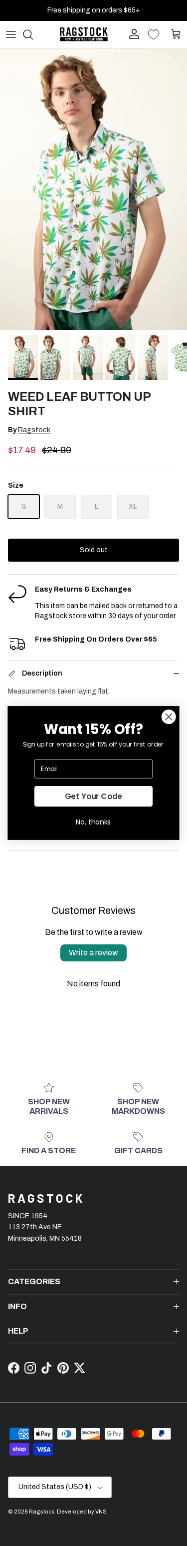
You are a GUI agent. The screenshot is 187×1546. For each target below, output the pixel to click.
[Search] (33, 34)
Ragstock (34, 430)
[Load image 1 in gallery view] (93, 189)
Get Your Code (94, 796)
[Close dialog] (169, 717)
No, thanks (93, 821)
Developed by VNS (82, 1512)
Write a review (93, 952)
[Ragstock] (84, 34)
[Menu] (11, 34)
